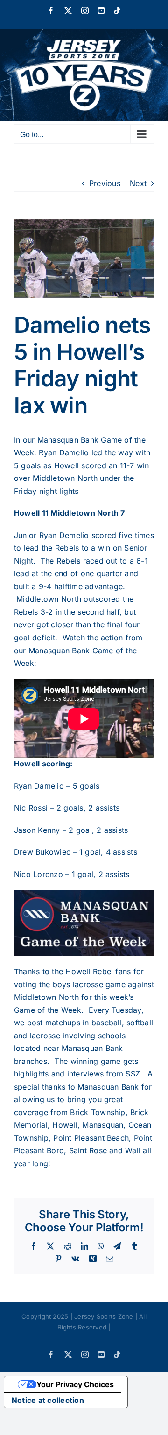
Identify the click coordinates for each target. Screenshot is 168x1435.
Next (138, 183)
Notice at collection (48, 1400)
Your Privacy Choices (75, 1384)
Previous (104, 183)
